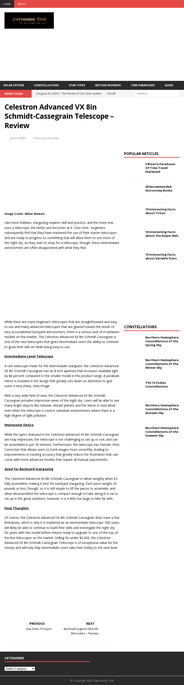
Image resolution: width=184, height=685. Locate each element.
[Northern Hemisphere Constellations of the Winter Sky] (133, 365)
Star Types (77, 85)
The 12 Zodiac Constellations (156, 384)
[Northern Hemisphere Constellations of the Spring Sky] (133, 342)
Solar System (13, 85)
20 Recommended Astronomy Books (158, 188)
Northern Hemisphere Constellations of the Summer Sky (162, 431)
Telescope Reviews (46, 138)
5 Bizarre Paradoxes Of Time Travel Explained (160, 168)
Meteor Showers (108, 85)
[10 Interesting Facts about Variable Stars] (133, 259)
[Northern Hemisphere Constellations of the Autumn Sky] (133, 410)
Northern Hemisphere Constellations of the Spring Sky (162, 341)
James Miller (18, 138)
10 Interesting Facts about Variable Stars (161, 256)
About (22, 4)
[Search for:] (157, 93)
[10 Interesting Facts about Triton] (133, 214)
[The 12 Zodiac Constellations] (133, 387)
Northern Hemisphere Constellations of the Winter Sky (162, 364)
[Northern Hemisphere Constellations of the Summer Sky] (133, 432)
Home (7, 4)
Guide (169, 85)
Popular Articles (141, 153)
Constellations (46, 85)
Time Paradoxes (143, 85)
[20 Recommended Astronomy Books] (133, 191)
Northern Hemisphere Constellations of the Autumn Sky (162, 409)
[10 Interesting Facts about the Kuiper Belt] (133, 236)
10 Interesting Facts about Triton (160, 211)
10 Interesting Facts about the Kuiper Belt (161, 234)
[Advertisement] (125, 43)
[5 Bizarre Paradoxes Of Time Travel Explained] (133, 169)
